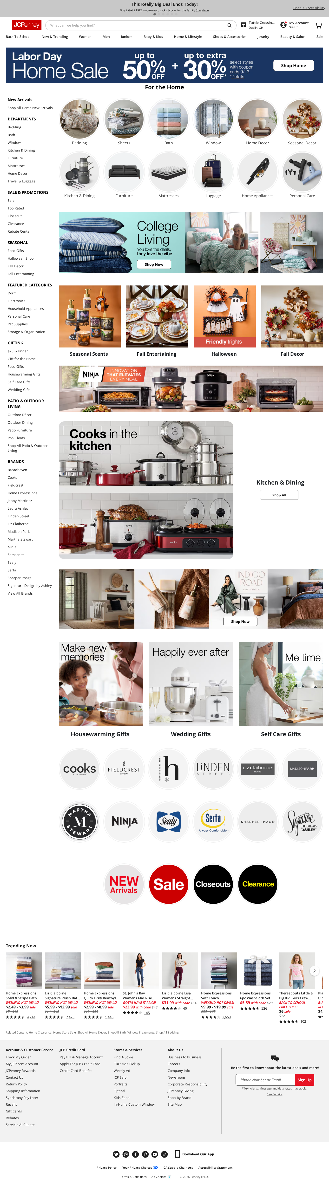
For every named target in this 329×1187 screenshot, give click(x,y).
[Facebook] (136, 1154)
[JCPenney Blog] (165, 1154)
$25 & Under (18, 351)
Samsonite (16, 554)
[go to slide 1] (154, 14)
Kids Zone (122, 1097)
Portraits (120, 1084)
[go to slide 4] (167, 14)
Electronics (16, 300)
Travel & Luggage (21, 181)
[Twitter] (117, 1154)
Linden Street (18, 516)
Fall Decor (16, 266)
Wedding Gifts (19, 389)
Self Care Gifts (19, 382)
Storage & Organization (26, 331)
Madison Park (19, 531)
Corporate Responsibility (187, 1084)
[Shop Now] (191, 389)
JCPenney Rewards (21, 1070)
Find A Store (123, 1057)
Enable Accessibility (309, 8)
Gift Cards (14, 1111)
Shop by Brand (179, 1097)
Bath (11, 134)
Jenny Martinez (20, 500)
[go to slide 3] (163, 14)
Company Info (179, 1070)
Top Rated (16, 208)
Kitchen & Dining (21, 150)
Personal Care (19, 316)
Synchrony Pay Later (22, 1097)
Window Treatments (140, 1032)
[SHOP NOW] (191, 242)
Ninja (12, 547)
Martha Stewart (20, 539)
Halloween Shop (21, 258)
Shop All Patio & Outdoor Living (28, 448)
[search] (231, 25)
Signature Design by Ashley (30, 585)
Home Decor (17, 173)
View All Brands (20, 593)
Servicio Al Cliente (20, 1124)
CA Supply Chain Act (178, 1168)
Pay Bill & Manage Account (81, 1057)
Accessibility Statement (215, 1168)
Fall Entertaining (21, 273)
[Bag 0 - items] (318, 25)
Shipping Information (23, 1091)
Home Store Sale (64, 1032)
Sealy (12, 562)
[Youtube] (155, 1154)
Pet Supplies (18, 324)
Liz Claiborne (18, 523)
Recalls (11, 1104)
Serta (12, 570)
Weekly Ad (122, 1070)
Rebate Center (19, 231)
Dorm (12, 293)
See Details (274, 1094)
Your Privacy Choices (137, 1168)
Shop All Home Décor (92, 1032)
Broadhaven (17, 469)
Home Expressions (22, 493)
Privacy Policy (107, 1168)
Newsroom (176, 1077)
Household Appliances (26, 308)
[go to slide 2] (159, 14)
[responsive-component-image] (90, 316)
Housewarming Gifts (24, 374)
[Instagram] (126, 1154)
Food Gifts (16, 250)
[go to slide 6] (176, 14)
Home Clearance (40, 1032)
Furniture (15, 158)
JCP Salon (121, 1077)
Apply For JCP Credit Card (80, 1064)
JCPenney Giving (181, 1091)
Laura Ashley (18, 508)
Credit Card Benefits (76, 1070)
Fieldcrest (15, 485)
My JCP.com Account (22, 1064)
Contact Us (14, 1077)
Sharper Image (20, 578)
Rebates (12, 1118)
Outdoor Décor (20, 414)
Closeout (15, 216)
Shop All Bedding (167, 1032)
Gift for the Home (22, 358)
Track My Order (18, 1057)
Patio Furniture (20, 430)
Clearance (16, 223)
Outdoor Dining (20, 422)
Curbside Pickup (127, 1064)
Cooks (12, 477)
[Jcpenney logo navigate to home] (27, 25)
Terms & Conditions (133, 1177)
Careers (174, 1064)
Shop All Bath (117, 1032)
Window (14, 142)
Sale (11, 200)
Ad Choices (158, 1177)
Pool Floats (16, 438)
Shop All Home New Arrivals (30, 107)
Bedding (14, 127)
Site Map (175, 1104)
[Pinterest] (146, 1154)
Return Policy (16, 1084)
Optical (119, 1091)
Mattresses (17, 165)
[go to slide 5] (172, 14)
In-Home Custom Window (134, 1104)
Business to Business (185, 1057)
